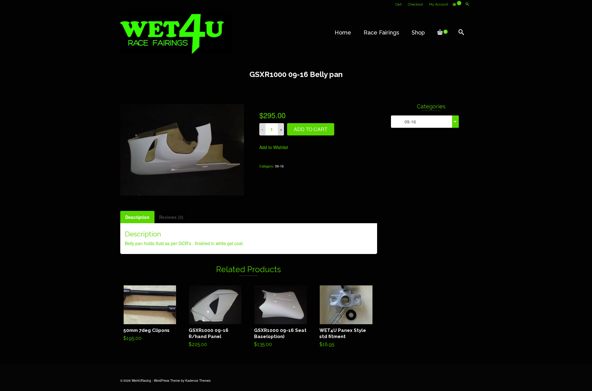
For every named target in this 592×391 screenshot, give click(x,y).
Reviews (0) (171, 217)
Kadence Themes (198, 380)
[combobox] (425, 121)
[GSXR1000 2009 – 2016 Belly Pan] (182, 149)
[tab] (137, 217)
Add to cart (310, 129)
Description (137, 217)
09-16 (279, 165)
